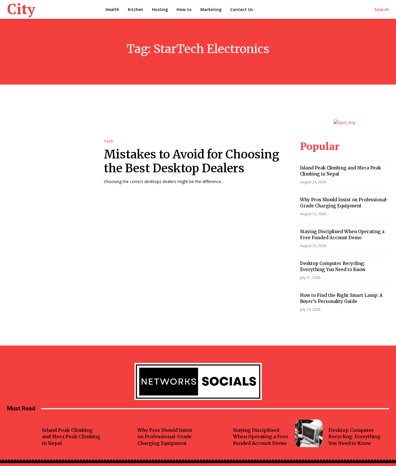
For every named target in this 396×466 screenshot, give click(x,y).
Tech (108, 141)
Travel (48, 422)
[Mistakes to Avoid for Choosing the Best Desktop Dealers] (49, 161)
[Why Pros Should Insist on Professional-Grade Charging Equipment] (118, 433)
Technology (244, 422)
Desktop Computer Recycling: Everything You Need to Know (333, 266)
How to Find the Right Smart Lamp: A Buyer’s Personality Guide (341, 298)
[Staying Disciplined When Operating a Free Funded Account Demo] (213, 433)
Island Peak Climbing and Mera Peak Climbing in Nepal (71, 436)
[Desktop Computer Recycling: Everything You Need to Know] (309, 433)
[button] (381, 9)
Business (336, 422)
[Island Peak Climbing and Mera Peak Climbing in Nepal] (22, 433)
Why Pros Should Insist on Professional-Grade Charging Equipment (344, 203)
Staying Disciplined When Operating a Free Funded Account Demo (342, 234)
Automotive (148, 422)
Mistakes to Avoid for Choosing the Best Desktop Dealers (191, 161)
